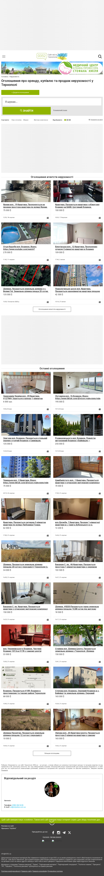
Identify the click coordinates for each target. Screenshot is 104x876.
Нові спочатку (16, 120)
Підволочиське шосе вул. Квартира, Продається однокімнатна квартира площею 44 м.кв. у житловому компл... (77, 291)
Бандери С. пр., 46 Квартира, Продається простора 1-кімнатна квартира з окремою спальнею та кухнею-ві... (76, 567)
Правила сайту (26, 871)
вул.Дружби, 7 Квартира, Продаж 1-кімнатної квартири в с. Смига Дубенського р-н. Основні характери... (77, 524)
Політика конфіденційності (11, 871)
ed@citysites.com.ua (18, 807)
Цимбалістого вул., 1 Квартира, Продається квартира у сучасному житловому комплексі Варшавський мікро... (77, 482)
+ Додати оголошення (20, 92)
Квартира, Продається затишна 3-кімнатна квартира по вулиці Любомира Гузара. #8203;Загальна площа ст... (24, 524)
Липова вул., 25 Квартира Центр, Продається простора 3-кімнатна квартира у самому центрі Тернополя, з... (77, 735)
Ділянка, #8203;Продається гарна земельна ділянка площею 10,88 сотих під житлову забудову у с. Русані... (77, 609)
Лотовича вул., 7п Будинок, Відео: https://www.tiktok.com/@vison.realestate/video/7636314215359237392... (77, 398)
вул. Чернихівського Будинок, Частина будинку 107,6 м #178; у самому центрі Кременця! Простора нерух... (22, 651)
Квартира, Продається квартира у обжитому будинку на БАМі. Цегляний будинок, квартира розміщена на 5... (77, 207)
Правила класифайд (39, 871)
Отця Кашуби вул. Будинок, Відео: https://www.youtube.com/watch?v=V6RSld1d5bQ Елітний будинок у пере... (23, 249)
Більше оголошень (52, 753)
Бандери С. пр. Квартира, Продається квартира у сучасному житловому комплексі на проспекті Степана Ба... (25, 609)
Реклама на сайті (7, 826)
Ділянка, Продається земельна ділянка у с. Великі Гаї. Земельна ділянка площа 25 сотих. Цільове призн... (25, 291)
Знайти (27, 110)
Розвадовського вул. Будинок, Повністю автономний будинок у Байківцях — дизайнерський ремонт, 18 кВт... (75, 440)
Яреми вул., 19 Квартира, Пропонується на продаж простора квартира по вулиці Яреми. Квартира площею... (25, 207)
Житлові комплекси (41, 120)
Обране (25, 120)
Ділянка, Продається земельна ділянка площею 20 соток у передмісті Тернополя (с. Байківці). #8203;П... (25, 567)
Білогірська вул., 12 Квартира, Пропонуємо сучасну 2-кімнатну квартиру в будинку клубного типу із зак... (76, 249)
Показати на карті (96, 120)
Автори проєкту (55, 837)
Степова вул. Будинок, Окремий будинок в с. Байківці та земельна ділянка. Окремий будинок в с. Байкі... (77, 693)
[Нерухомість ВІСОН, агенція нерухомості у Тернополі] (47, 184)
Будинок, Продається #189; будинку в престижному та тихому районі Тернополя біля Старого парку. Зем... (24, 693)
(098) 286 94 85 (17, 805)
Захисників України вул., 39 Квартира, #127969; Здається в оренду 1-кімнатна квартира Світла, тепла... (23, 398)
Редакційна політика (55, 871)
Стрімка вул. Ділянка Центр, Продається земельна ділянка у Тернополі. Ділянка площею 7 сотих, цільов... (75, 651)
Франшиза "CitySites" (8, 828)
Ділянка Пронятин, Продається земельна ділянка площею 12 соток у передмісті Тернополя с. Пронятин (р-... (23, 735)
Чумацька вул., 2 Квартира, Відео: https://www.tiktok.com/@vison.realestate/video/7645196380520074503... (25, 482)
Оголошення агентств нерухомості (52, 309)
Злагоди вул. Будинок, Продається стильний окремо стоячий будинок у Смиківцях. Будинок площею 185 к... (25, 440)
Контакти (46, 837)
